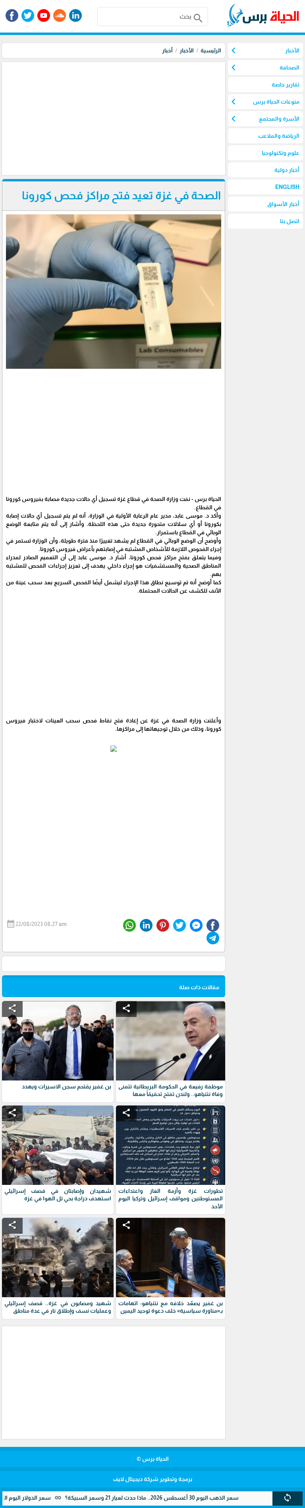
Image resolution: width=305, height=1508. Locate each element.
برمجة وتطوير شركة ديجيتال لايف (152, 1479)
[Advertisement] (112, 117)
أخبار (167, 50)
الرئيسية (211, 50)
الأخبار (187, 50)
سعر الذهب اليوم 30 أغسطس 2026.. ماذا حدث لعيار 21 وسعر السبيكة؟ (179, 1498)
